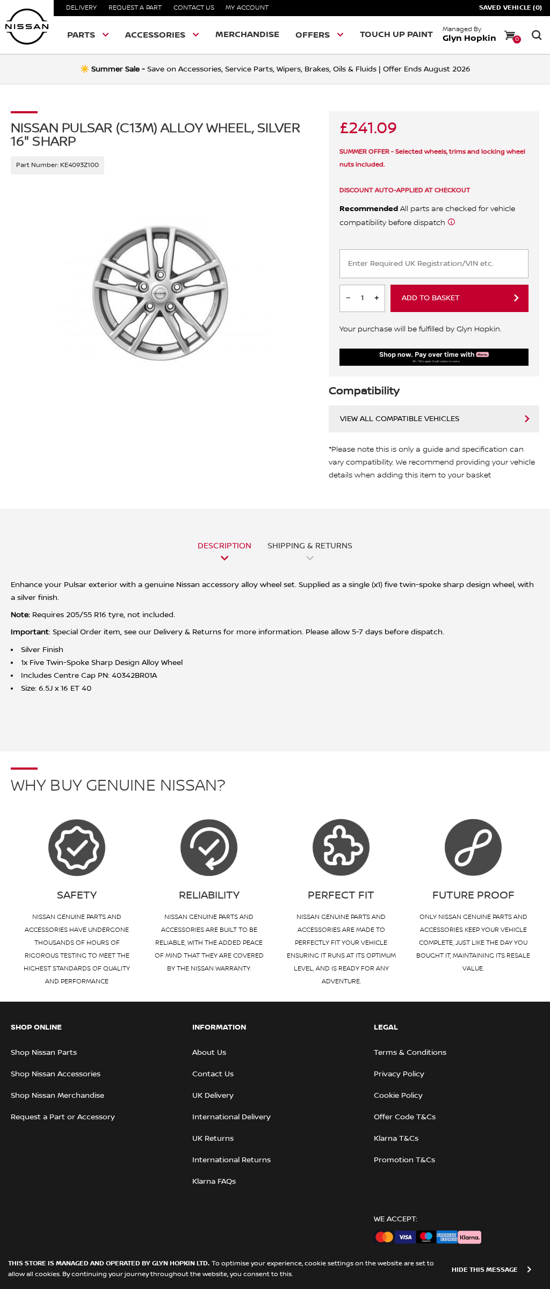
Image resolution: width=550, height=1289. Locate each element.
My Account (247, 8)
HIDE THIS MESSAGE (485, 1270)
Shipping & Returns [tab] (309, 546)
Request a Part (135, 8)
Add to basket (431, 298)
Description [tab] (224, 546)
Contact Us (193, 8)
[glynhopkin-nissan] (27, 27)
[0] (509, 34)
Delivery (81, 8)
